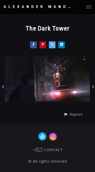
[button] (73, 114)
